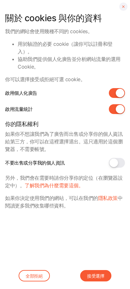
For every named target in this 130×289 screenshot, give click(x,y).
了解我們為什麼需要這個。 (54, 185)
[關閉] (123, 7)
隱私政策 (108, 198)
